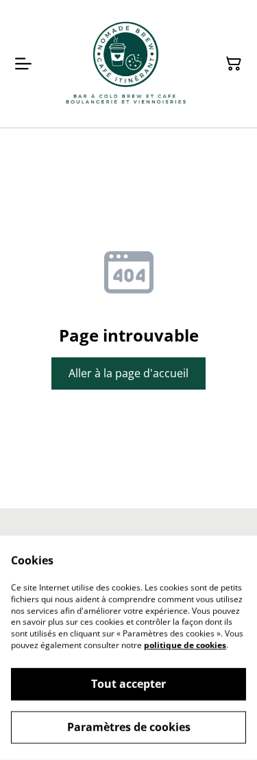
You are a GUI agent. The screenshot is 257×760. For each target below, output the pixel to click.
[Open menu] (23, 64)
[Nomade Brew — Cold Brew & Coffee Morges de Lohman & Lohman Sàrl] (125, 64)
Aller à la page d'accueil (128, 373)
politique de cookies (185, 645)
